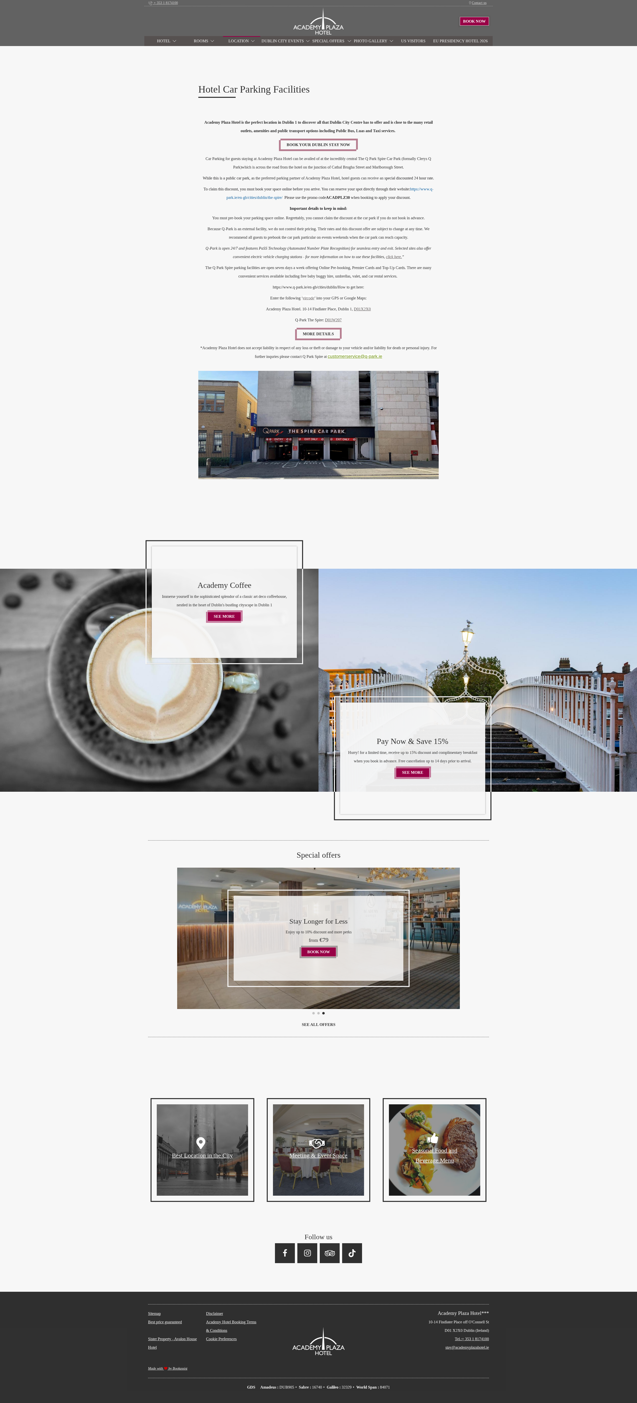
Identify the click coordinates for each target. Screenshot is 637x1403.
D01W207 (333, 320)
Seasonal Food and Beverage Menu (434, 1155)
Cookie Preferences (221, 1339)
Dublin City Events (283, 41)
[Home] (318, 20)
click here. (394, 256)
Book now (259, 947)
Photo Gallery (370, 41)
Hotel (163, 41)
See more (227, 616)
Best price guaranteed (165, 1322)
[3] (323, 1013)
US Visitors (413, 41)
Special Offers (328, 41)
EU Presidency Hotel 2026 (460, 41)
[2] (318, 1013)
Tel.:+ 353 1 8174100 (472, 1339)
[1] (313, 1013)
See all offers (318, 1024)
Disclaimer (214, 1313)
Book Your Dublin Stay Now (318, 144)
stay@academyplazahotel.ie (467, 1347)
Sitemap (154, 1313)
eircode (308, 298)
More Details (318, 334)
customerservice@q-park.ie (355, 356)
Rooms (201, 41)
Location (238, 41)
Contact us (479, 2)
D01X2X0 (362, 309)
